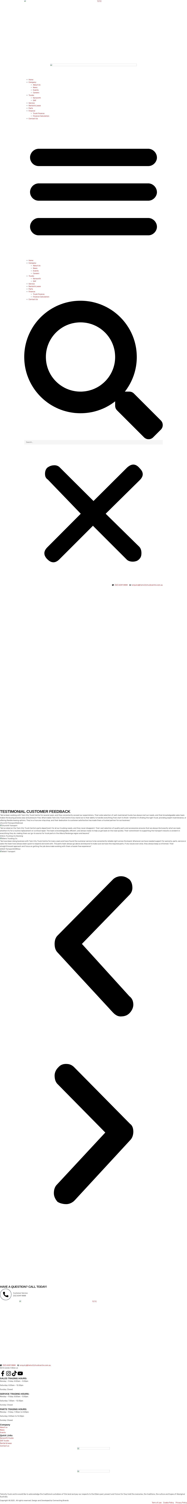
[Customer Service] (5, 1294)
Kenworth (37, 98)
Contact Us (33, 119)
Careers (36, 93)
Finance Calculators (41, 116)
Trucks (31, 95)
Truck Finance (38, 113)
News (35, 87)
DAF (34, 100)
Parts (31, 108)
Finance (32, 111)
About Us (36, 85)
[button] (93, 189)
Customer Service (20, 1293)
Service (32, 103)
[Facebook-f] (2, 1373)
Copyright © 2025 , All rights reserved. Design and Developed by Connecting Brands (34, 1500)
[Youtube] (20, 1373)
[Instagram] (8, 1373)
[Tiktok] (14, 1373)
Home (31, 80)
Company (32, 82)
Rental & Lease (35, 106)
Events (36, 90)
